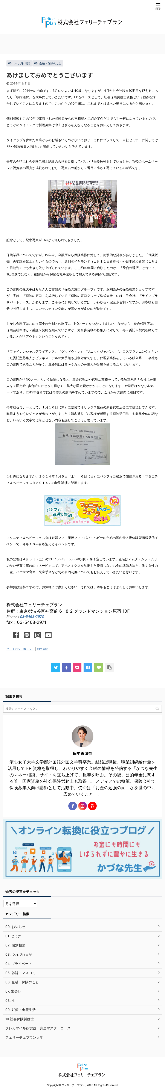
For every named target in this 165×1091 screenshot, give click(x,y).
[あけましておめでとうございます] (88, 667)
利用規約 (42, 649)
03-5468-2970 (32, 616)
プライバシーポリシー (20, 649)
